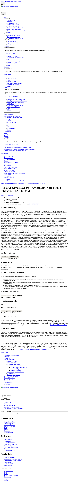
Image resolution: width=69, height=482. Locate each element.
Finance (6, 161)
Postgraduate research (10, 442)
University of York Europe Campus (13, 408)
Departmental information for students (14, 180)
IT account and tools (9, 159)
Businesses (7, 431)
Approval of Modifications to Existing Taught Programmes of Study (32, 349)
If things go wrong (9, 177)
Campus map (7, 402)
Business (6, 67)
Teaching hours (8, 381)
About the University (9, 457)
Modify (6, 480)
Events (6, 134)
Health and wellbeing (9, 171)
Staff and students (8, 114)
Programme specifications (17, 365)
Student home (4, 153)
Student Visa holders (9, 378)
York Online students (9, 168)
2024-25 (31, 204)
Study (5, 17)
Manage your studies (25, 183)
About (5, 87)
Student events (8, 165)
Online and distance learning (11, 444)
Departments (7, 131)
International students (9, 425)
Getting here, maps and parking (12, 460)
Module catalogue (15, 369)
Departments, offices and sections (13, 459)
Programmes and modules (38, 183)
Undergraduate (8, 439)
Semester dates (8, 465)
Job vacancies (7, 462)
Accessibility (7, 477)
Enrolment (7, 358)
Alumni (6, 136)
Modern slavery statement (11, 475)
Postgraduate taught (9, 441)
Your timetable (11, 373)
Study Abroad (7, 174)
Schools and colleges (9, 426)
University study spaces (13, 375)
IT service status (8, 463)
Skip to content (5, 1)
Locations (6, 137)
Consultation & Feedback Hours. (58, 325)
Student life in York (9, 176)
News (5, 133)
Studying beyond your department (20, 367)
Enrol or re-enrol (11, 362)
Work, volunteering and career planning (14, 173)
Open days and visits (9, 450)
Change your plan (12, 361)
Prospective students (9, 422)
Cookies (6, 474)
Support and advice (9, 170)
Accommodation (8, 158)
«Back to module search (7, 195)
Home (2, 183)
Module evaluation (16, 370)
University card (8, 382)
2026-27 (36, 204)
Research (6, 46)
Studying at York (8, 156)
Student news (7, 164)
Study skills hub (8, 379)
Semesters (6, 356)
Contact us (7, 404)
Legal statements (8, 471)
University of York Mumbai (11, 407)
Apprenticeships (8, 445)
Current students (8, 423)
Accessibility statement (15, 1)
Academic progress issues (11, 376)
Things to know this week (11, 162)
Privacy (6, 472)
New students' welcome (10, 167)
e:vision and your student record (15, 372)
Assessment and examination (11, 355)
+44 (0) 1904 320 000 (10, 405)
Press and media (8, 432)
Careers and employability (11, 447)
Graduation (7, 384)
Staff (5, 428)
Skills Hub (7, 179)
